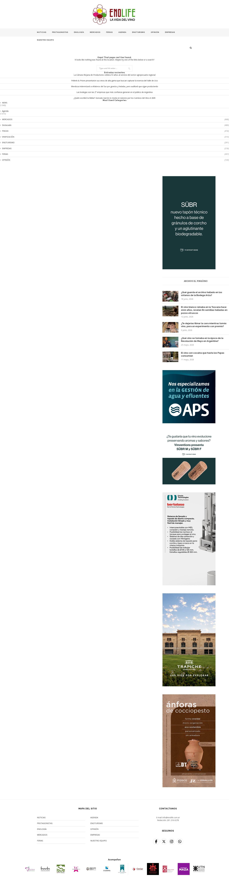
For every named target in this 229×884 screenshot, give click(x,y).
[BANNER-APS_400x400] (188, 372)
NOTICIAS (41, 32)
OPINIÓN (155, 32)
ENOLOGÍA (79, 32)
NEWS (4, 102)
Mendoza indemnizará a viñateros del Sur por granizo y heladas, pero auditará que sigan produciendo (114, 86)
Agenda (5, 111)
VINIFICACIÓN (115, 137)
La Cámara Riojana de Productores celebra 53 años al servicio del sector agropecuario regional (114, 75)
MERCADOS (95, 32)
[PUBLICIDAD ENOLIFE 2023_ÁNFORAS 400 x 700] (188, 696)
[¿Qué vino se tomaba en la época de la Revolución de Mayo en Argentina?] (170, 342)
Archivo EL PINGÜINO (196, 281)
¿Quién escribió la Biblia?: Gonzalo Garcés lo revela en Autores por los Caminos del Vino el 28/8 (114, 98)
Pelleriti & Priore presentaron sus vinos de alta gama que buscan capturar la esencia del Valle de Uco (114, 80)
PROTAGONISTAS (60, 32)
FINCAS (115, 131)
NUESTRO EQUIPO (45, 40)
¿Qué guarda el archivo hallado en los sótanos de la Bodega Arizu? (201, 294)
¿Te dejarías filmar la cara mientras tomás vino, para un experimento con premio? (203, 325)
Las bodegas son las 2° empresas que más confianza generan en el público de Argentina (114, 92)
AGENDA (122, 32)
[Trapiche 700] (188, 595)
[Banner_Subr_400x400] (188, 433)
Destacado (115, 125)
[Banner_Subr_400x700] (188, 178)
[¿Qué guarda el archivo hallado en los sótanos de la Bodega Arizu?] (170, 296)
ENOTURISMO (138, 32)
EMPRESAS (170, 32)
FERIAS (109, 32)
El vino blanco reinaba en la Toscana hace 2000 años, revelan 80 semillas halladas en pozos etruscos (204, 310)
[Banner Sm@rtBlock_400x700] (188, 494)
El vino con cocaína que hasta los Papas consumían (202, 354)
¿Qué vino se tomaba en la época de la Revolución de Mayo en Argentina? (202, 339)
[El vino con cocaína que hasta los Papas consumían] (170, 357)
